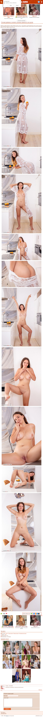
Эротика (7, 715)
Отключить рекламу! (21, 20)
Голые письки (10, 633)
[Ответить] (40, 689)
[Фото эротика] (21, 2)
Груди (7, 633)
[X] (38, 613)
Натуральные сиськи (22, 633)
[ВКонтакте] (34, 613)
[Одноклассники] (35, 613)
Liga (5, 634)
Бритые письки (16, 633)
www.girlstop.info (3, 713)
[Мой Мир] (37, 613)
